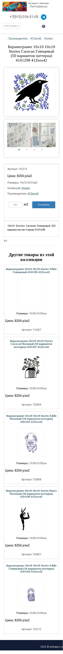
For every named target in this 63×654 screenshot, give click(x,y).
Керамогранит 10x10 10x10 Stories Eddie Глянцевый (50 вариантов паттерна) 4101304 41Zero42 (31, 568)
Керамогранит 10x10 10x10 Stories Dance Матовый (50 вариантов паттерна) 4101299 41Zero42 (31, 493)
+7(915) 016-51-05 (24, 17)
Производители (17, 38)
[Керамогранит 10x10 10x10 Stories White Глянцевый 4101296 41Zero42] (31, 293)
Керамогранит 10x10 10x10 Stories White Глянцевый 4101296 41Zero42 (31, 270)
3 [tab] (36, 150)
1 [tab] (20, 150)
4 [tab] (44, 150)
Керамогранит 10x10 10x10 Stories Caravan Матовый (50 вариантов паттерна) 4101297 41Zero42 (31, 344)
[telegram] (43, 17)
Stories (48, 38)
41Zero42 (35, 38)
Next (61, 135)
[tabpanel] (19, 135)
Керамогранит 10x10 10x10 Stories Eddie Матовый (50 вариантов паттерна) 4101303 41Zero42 (31, 418)
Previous (1, 135)
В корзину (43, 204)
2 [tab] (28, 150)
